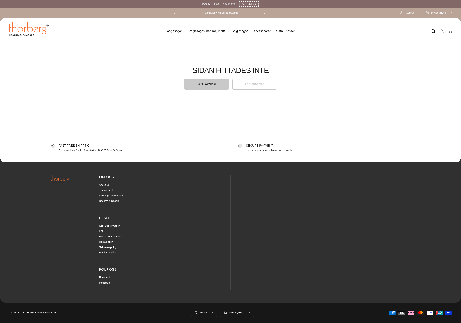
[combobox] (409, 13)
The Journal (106, 190)
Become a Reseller (109, 200)
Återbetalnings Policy (110, 236)
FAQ (101, 231)
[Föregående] (175, 13)
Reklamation (106, 241)
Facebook (104, 277)
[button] (249, 4)
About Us (104, 184)
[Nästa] (264, 13)
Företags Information (111, 195)
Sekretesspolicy (108, 247)
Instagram (104, 282)
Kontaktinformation (109, 225)
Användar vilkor (107, 252)
